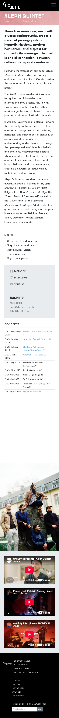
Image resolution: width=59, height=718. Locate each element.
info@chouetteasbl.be (27, 672)
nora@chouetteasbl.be (22, 307)
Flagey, (32, 392)
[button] (53, 5)
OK (39, 709)
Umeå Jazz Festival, (37, 339)
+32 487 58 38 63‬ (20, 311)
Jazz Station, (34, 355)
